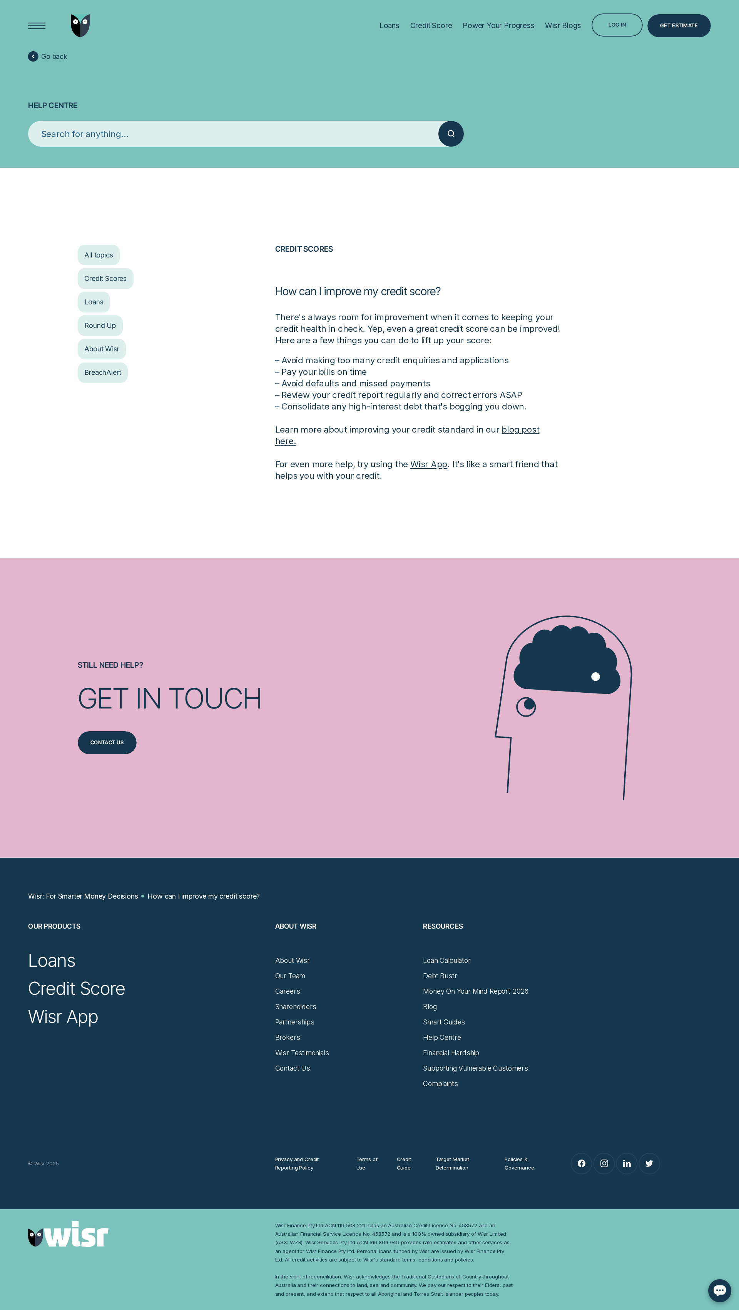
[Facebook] (581, 1163)
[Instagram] (604, 1163)
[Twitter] (649, 1163)
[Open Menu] (36, 25)
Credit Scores (304, 249)
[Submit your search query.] (451, 134)
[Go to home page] (80, 25)
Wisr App (428, 464)
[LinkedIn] (627, 1163)
